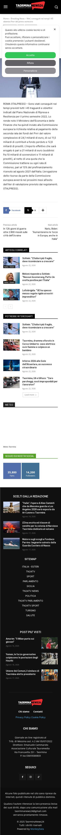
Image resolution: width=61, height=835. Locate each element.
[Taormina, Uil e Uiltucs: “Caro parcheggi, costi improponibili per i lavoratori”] (11, 382)
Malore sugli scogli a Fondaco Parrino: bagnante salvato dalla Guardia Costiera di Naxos (39, 542)
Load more (29, 394)
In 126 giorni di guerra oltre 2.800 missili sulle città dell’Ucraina (15, 232)
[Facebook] (22, 777)
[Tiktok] (38, 777)
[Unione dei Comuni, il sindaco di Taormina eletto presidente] (49, 675)
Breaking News (18, 18)
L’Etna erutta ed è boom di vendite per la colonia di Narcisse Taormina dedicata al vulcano (40, 525)
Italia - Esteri (9, 267)
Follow (30, 464)
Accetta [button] (30, 55)
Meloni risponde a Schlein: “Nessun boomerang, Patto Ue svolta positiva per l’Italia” (38, 277)
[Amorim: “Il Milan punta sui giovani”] (49, 643)
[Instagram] (30, 777)
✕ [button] (55, 29)
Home (6, 18)
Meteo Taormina (9, 447)
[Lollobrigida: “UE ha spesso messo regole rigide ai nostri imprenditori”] (11, 294)
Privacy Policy (23, 717)
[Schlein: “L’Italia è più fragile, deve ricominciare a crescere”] (11, 262)
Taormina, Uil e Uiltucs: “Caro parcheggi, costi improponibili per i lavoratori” (40, 381)
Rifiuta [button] (30, 63)
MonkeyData (37, 828)
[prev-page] (5, 307)
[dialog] (30, 51)
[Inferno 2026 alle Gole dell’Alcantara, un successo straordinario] (11, 365)
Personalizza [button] (30, 70)
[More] (43, 210)
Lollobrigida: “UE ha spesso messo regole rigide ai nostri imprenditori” (37, 293)
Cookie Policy (38, 717)
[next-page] (10, 307)
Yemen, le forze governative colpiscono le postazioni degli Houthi (22, 657)
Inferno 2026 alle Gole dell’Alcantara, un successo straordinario (37, 364)
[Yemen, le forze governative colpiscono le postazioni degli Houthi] (49, 658)
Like (12, 464)
